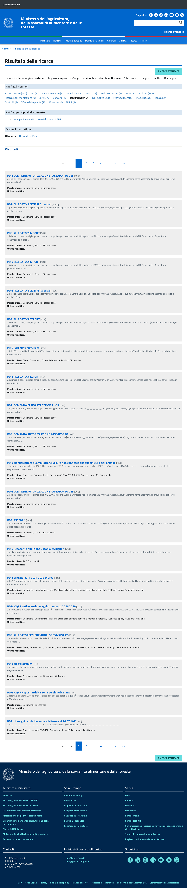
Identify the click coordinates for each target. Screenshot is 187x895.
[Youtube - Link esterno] (171, 15)
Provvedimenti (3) (123, 98)
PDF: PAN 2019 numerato (23, 348)
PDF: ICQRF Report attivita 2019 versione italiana (38, 692)
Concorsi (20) (60, 98)
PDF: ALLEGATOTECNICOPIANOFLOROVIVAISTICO (38, 635)
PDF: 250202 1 (16, 520)
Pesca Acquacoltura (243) (140, 93)
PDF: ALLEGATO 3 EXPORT (23, 319)
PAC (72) (34, 93)
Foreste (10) (56, 102)
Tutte (8, 93)
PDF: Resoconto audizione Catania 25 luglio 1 (36, 549)
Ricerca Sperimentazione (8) (20, 98)
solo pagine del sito (24, 119)
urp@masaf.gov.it (75, 858)
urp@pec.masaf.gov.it (77, 861)
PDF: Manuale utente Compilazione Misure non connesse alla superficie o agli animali (61, 462)
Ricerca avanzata (168, 71)
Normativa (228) (101, 98)
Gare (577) (44, 98)
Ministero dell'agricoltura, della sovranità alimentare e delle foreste (51, 23)
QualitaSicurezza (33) (111, 93)
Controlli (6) (11, 102)
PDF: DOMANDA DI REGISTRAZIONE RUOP (33, 405)
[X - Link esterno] (156, 15)
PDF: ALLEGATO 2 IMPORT (23, 233)
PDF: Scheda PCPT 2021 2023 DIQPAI (30, 577)
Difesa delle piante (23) (33, 102)
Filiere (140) (20, 93)
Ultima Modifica (28, 136)
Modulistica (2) (144, 98)
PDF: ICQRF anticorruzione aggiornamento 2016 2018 (41, 606)
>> (123, 163)
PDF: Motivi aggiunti (20, 663)
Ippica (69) (160, 98)
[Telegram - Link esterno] (177, 15)
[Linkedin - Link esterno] (166, 15)
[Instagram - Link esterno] (161, 15)
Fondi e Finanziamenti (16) (82, 93)
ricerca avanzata (174, 32)
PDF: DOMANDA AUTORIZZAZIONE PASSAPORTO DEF (40, 175)
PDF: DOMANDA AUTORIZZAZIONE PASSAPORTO (37, 434)
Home (5, 49)
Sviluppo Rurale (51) (53, 93)
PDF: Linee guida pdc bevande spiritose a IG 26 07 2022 (42, 721)
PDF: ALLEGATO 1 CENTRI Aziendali (29, 204)
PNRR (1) (71, 102)
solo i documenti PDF (49, 119)
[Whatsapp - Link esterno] (182, 15)
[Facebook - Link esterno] (151, 15)
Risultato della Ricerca (26, 49)
